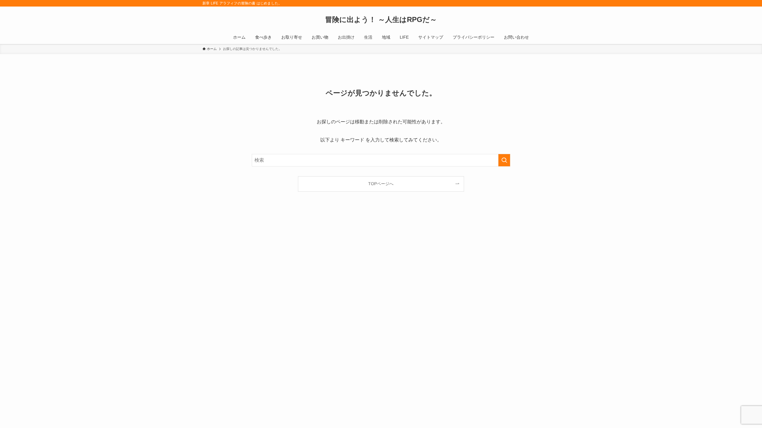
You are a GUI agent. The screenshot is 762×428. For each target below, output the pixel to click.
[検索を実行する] (504, 160)
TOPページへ (381, 183)
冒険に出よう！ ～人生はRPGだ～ (381, 19)
